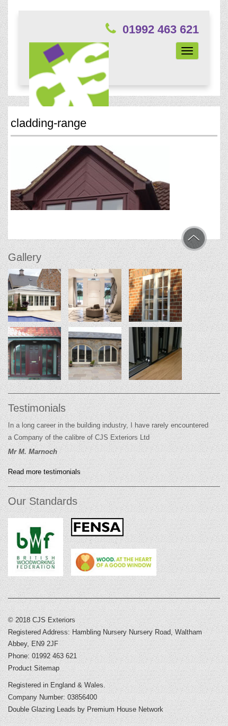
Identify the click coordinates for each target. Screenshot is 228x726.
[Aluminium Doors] (155, 355)
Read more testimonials (44, 472)
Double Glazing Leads (41, 709)
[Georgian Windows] (155, 297)
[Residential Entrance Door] (34, 355)
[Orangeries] (34, 297)
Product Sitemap (33, 668)
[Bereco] (94, 297)
